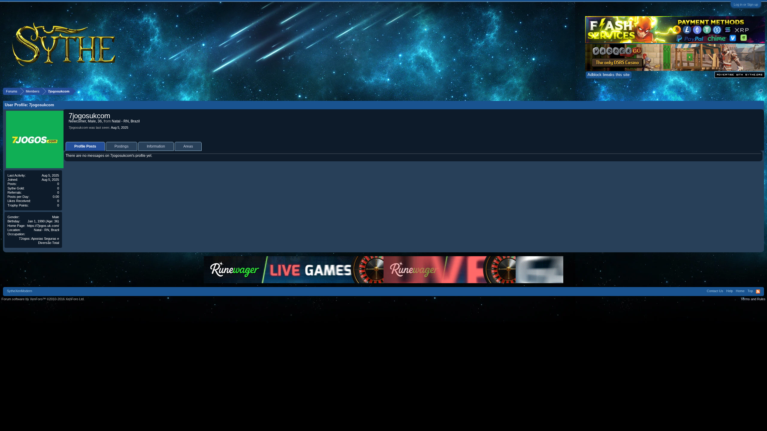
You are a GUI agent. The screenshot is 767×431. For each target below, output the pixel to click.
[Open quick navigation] (761, 91)
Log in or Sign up (746, 4)
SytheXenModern (19, 291)
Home (740, 291)
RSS (758, 291)
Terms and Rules (753, 299)
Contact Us (715, 291)
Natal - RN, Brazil (46, 230)
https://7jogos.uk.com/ (43, 225)
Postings (121, 146)
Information (156, 146)
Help (729, 291)
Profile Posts (85, 146)
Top (750, 291)
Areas (188, 146)
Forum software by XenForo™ (42, 299)
